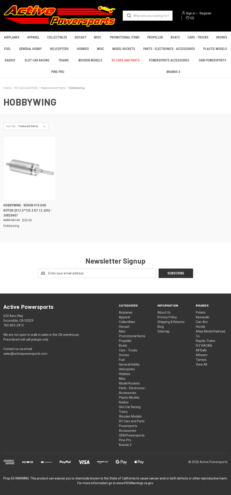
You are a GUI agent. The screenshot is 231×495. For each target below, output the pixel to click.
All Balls (201, 350)
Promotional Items (125, 37)
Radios (10, 60)
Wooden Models (90, 60)
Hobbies (83, 49)
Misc (100, 49)
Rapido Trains (205, 341)
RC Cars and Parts (126, 60)
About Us (164, 312)
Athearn (202, 355)
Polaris (201, 312)
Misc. (98, 37)
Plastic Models (129, 397)
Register (206, 13)
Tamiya (201, 360)
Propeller (155, 37)
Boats (175, 37)
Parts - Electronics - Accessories (169, 49)
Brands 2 (173, 72)
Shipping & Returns (171, 322)
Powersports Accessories (169, 60)
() (191, 18)
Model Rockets (123, 49)
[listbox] (33, 126)
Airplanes (11, 37)
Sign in (190, 13)
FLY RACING (204, 345)
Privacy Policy (167, 317)
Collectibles (57, 37)
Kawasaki (202, 317)
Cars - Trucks (197, 37)
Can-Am (202, 322)
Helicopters (59, 49)
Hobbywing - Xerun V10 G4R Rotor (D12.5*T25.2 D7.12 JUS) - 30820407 (27, 210)
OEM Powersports (212, 60)
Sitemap (163, 331)
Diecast (80, 37)
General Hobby (30, 49)
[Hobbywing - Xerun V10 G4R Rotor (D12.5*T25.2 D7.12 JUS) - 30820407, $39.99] (29, 168)
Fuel (7, 49)
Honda (200, 326)
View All (201, 364)
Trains (63, 60)
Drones (221, 37)
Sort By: (11, 126)
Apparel (33, 37)
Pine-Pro (57, 72)
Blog (160, 326)
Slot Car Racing (37, 60)
